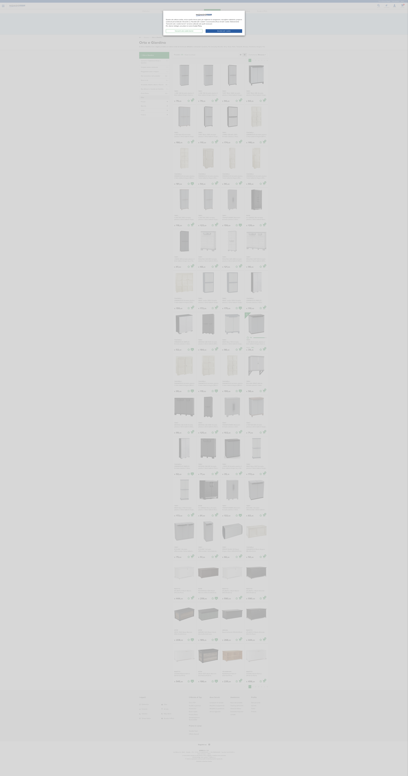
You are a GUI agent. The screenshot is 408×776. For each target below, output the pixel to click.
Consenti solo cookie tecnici (184, 31)
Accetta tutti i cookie (224, 31)
